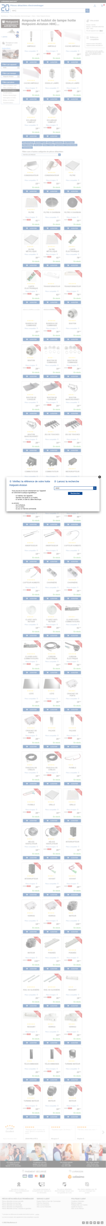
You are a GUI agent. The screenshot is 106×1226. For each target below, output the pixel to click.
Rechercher (75, 493)
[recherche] (94, 488)
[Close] (99, 477)
